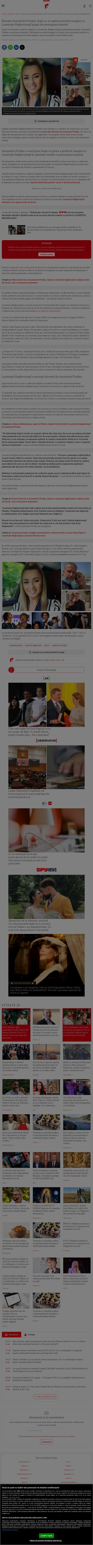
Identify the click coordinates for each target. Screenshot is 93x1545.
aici (26, 1507)
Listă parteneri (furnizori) (10, 1530)
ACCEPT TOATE (46, 1536)
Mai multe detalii (14, 1497)
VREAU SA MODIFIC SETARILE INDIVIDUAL (46, 1541)
